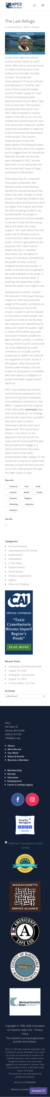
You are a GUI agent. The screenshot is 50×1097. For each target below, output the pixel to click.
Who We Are (14, 749)
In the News (15, 563)
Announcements (17, 546)
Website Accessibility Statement (25, 1089)
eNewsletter (15, 559)
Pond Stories (15, 571)
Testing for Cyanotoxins (21, 674)
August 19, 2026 (17, 670)
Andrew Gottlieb (15, 27)
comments (31, 409)
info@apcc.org (12, 738)
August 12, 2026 (17, 679)
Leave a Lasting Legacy (20, 784)
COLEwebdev (30, 1082)
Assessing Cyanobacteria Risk (24, 666)
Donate (11, 773)
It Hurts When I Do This (21, 683)
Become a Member (18, 760)
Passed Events (16, 567)
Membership (14, 770)
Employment (15, 554)
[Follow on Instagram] (32, 799)
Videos (12, 580)
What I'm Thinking (31, 27)
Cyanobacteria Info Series (23, 550)
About (11, 745)
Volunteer (12, 777)
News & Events (16, 756)
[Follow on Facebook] (17, 799)
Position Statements (19, 575)
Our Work (13, 752)
